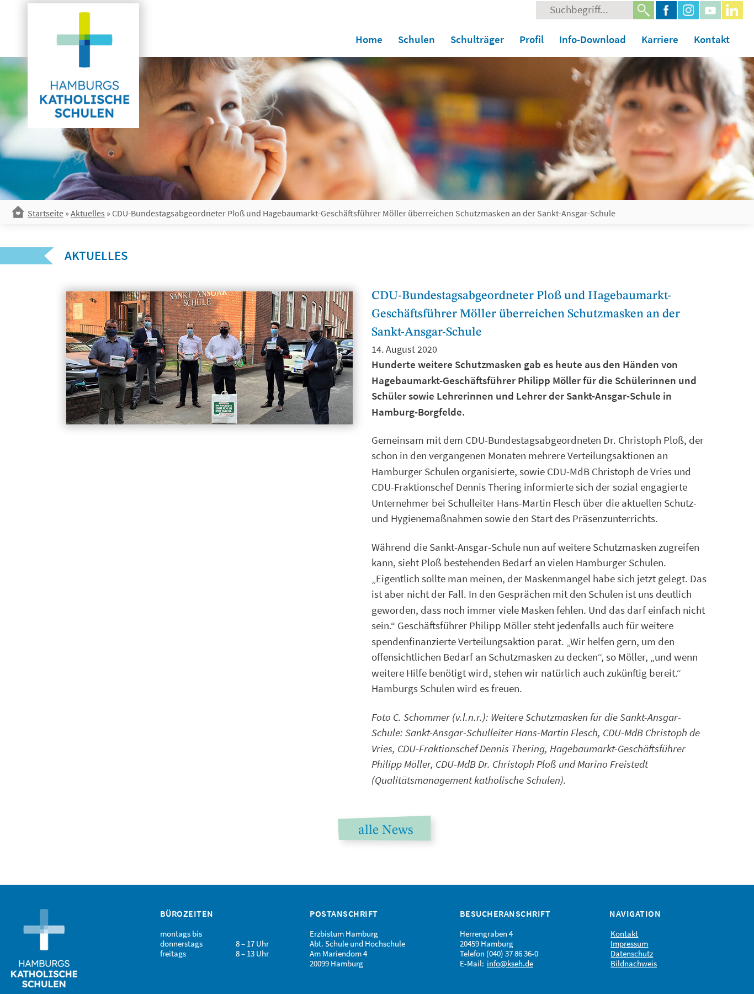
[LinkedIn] (732, 10)
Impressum (629, 943)
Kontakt (712, 39)
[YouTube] (710, 10)
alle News (385, 830)
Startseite (45, 213)
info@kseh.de (510, 963)
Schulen (416, 39)
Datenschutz (631, 953)
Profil (531, 39)
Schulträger (477, 39)
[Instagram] (688, 10)
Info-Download (592, 39)
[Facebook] (666, 10)
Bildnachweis (633, 963)
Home (369, 39)
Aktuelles (88, 213)
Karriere (659, 39)
